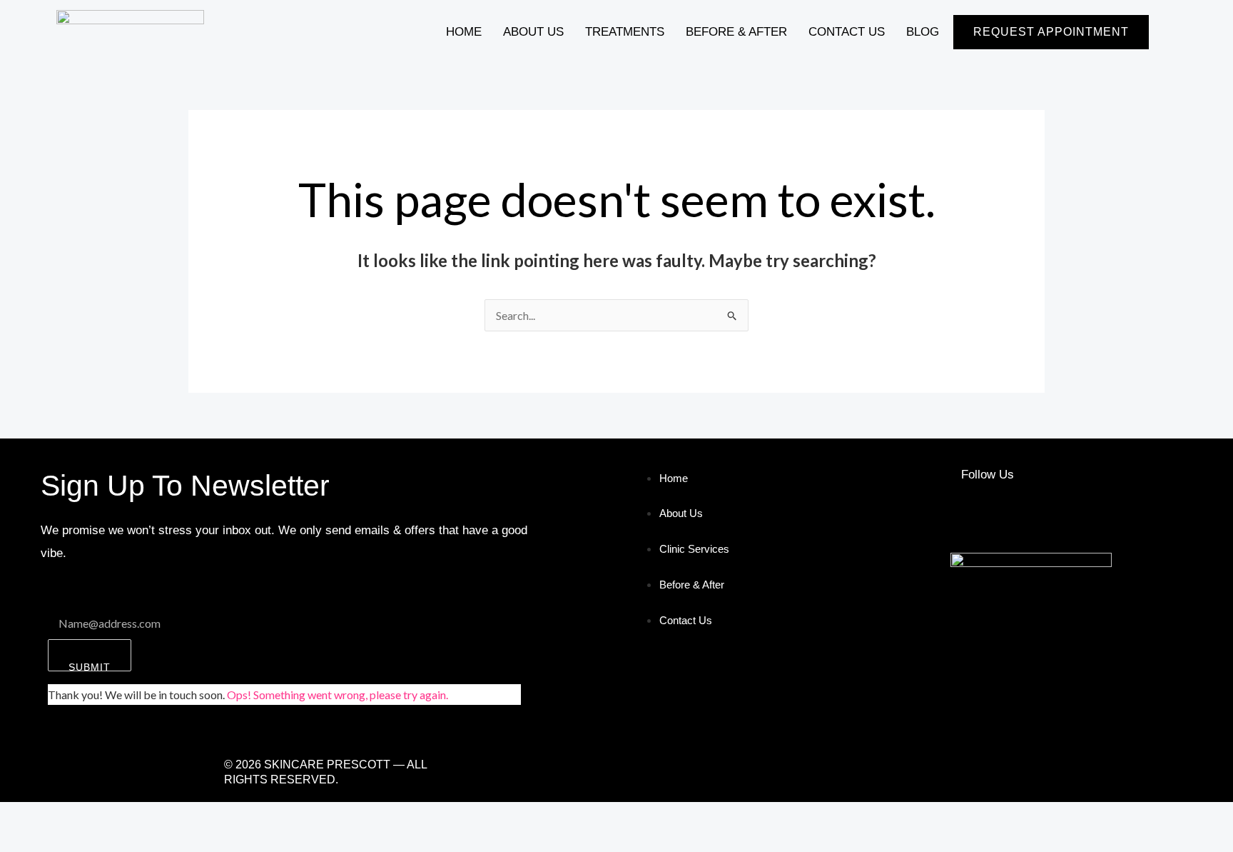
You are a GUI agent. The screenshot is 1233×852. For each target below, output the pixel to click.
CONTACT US (846, 32)
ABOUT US (533, 32)
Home (464, 32)
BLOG (922, 32)
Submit (89, 666)
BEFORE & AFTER (736, 32)
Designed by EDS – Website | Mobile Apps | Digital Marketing (744, 772)
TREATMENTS (624, 32)
